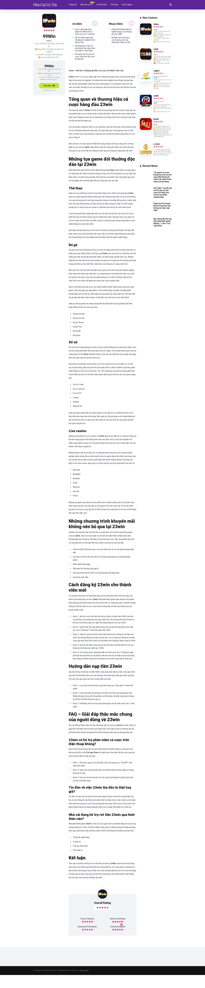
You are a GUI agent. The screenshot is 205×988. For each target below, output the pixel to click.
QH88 (156, 96)
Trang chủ (73, 4)
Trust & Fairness (87, 919)
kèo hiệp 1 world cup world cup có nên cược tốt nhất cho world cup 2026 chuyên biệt (163, 192)
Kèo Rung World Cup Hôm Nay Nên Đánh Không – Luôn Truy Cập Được (163, 222)
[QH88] (146, 106)
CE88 (156, 49)
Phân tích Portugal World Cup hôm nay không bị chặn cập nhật (162, 206)
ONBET (157, 71)
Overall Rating (102, 902)
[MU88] (146, 129)
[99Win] (146, 34)
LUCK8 (156, 144)
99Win (156, 24)
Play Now (48, 85)
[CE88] (146, 59)
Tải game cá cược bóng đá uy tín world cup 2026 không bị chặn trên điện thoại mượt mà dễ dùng (162, 177)
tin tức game (127, 4)
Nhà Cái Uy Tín (86, 4)
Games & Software (117, 919)
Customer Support (117, 927)
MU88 (156, 119)
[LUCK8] (146, 154)
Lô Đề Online (101, 4)
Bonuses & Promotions (87, 927)
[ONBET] (146, 81)
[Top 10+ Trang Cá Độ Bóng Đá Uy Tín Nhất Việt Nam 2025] (45, 4)
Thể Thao (114, 4)
